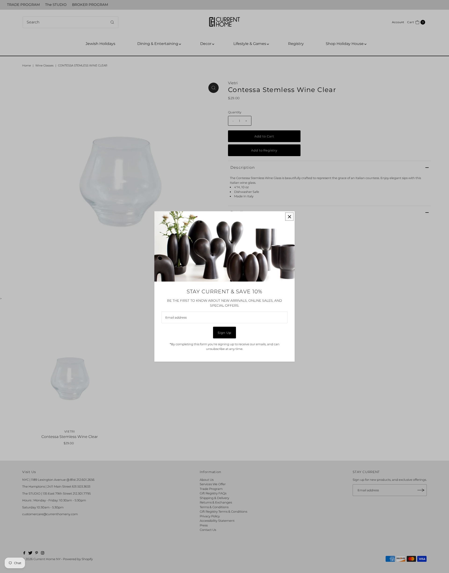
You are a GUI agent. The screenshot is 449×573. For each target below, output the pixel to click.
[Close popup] (289, 217)
